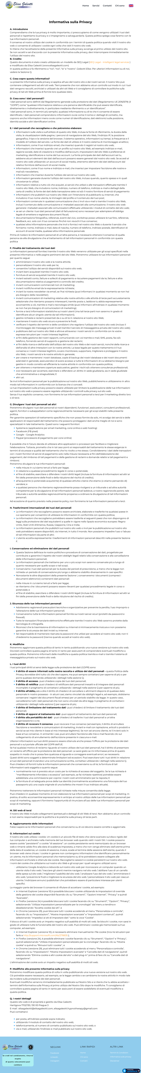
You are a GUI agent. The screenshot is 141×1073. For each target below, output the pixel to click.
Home (85, 5)
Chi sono (119, 5)
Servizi (95, 5)
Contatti (107, 5)
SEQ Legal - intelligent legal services (109, 62)
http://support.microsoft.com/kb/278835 (45, 935)
